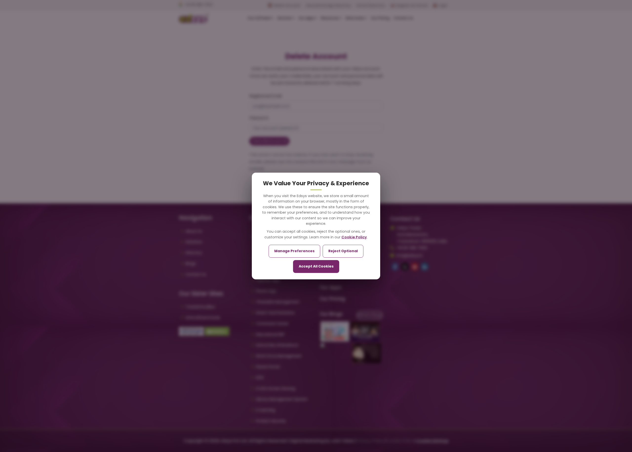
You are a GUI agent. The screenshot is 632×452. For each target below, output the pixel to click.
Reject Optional (343, 250)
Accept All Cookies (316, 266)
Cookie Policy (354, 237)
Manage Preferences (294, 250)
